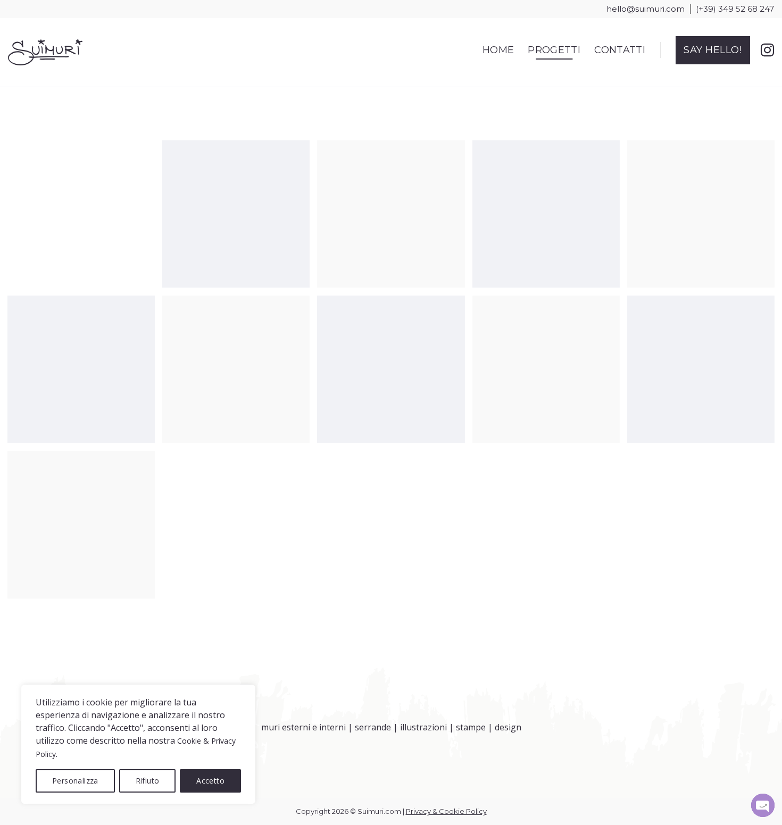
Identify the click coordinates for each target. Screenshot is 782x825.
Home (498, 50)
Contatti (619, 50)
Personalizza (75, 781)
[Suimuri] (45, 52)
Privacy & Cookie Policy (446, 811)
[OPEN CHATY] (763, 805)
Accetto (210, 781)
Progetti (554, 50)
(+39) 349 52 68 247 (735, 9)
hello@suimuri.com (645, 9)
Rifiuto (148, 781)
